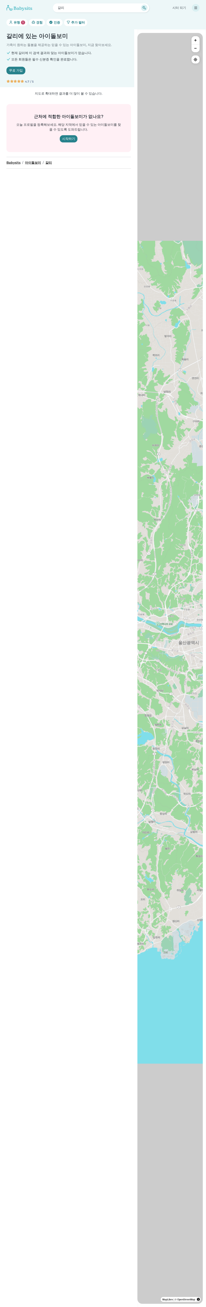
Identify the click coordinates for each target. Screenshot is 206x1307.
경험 (39, 22)
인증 (56, 22)
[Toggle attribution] (198, 1299)
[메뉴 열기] (196, 8)
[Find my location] (196, 59)
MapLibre (167, 1299)
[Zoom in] (196, 40)
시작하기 (68, 139)
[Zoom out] (196, 48)
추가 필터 (77, 22)
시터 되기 (179, 8)
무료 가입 (16, 70)
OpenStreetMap (186, 1299)
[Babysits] (19, 7)
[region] (170, 668)
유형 (18, 22)
